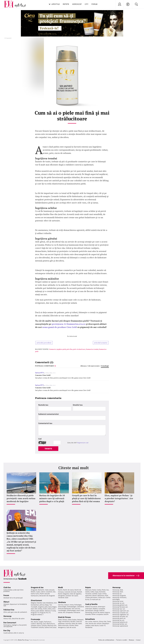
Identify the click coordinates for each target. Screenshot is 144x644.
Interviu (95, 621)
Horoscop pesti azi (118, 618)
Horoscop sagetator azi (120, 615)
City (86, 4)
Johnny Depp (44, 605)
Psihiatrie (76, 612)
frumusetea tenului (92, 349)
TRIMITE (48, 448)
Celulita (44, 625)
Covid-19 (102, 625)
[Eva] (10, 2)
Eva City (6, 630)
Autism (106, 614)
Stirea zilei (102, 621)
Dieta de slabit (77, 623)
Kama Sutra (35, 594)
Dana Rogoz (52, 607)
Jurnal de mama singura (101, 612)
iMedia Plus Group (23, 640)
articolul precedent (44, 343)
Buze (39, 625)
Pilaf (106, 596)
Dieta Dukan (72, 620)
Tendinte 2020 (63, 598)
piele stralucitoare (79, 349)
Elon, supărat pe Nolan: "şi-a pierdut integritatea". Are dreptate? (119, 498)
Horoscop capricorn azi (120, 611)
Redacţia (131, 640)
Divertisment (36, 600)
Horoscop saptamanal (120, 626)
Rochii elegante (63, 594)
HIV (64, 612)
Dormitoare (89, 611)
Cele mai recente (93, 366)
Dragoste (34, 590)
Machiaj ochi (51, 625)
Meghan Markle (36, 603)
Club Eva (7, 587)
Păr (32, 622)
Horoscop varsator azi (120, 616)
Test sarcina (75, 608)
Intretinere (66, 621)
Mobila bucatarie (91, 607)
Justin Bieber (39, 611)
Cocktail (94, 594)
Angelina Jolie (43, 607)
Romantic (41, 590)
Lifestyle (55, 4)
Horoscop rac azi (118, 603)
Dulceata (102, 592)
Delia (50, 609)
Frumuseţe (35, 619)
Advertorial (73, 336)
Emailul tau (78, 405)
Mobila (95, 609)
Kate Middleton (48, 603)
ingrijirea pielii (61, 349)
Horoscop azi (117, 594)
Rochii (36, 622)
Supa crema (102, 594)
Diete (60, 620)
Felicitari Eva (8, 610)
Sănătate (62, 602)
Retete (66, 4)
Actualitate (90, 619)
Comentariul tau (45, 423)
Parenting (88, 612)
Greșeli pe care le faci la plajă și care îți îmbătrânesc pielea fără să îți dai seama (86, 498)
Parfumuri (47, 622)
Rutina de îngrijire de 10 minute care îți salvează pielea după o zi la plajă (52, 498)
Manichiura (51, 624)
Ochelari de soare (71, 596)
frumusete (52, 349)
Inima (72, 605)
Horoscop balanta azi (119, 622)
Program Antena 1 (37, 615)
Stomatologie (71, 607)
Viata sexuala (49, 590)
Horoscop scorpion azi (120, 613)
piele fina (69, 349)
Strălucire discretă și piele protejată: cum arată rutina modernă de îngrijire (21, 498)
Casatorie (49, 592)
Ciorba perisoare (91, 597)
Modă (60, 587)
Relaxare (80, 620)
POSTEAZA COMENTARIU (44, 366)
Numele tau (43, 405)
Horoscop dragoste (119, 596)
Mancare (88, 590)
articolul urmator (100, 343)
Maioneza (101, 596)
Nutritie (68, 623)
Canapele (101, 609)
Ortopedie (69, 612)
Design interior (99, 611)
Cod (39, 439)
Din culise (88, 621)
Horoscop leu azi (118, 620)
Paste (94, 590)
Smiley (40, 609)
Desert (94, 596)
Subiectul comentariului (48, 414)
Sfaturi (6, 602)
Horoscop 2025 (117, 592)
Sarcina (60, 605)
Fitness (64, 620)
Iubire (43, 592)
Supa (96, 592)
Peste (104, 590)
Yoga (59, 621)
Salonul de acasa (50, 627)
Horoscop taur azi (118, 609)
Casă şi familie (91, 604)
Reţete (88, 587)
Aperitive (88, 596)
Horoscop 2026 (117, 590)
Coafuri (33, 624)
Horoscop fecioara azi (120, 607)
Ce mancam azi (95, 599)
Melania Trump (50, 611)
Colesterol (80, 607)
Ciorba (99, 590)
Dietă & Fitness (64, 617)
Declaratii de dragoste (47, 596)
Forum (94, 4)
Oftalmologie (71, 610)
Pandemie (88, 627)
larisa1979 (39, 372)
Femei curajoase (97, 614)
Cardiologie (62, 610)
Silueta (71, 625)
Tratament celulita (37, 627)
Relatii (33, 592)
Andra (45, 609)
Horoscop (77, 4)
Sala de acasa (71, 627)
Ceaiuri (66, 605)
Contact (138, 640)
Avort (78, 610)
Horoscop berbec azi (119, 624)
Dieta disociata (63, 625)
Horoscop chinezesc (119, 597)
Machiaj (39, 624)
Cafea (92, 592)
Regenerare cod (82, 443)
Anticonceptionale (64, 608)
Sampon (34, 625)
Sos (107, 590)
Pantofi (79, 592)
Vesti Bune (95, 625)
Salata (87, 592)
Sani (44, 624)
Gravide (88, 614)
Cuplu (38, 592)
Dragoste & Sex (37, 587)
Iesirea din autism (95, 623)
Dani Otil (34, 609)
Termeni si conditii (121, 640)
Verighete (61, 596)
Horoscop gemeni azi (119, 605)
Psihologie (77, 605)
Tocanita (88, 594)
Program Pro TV (45, 613)
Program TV (35, 613)
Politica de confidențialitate (106, 640)
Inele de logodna (75, 594)
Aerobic (73, 621)
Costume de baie (70, 592)
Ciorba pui (101, 597)
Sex (54, 592)
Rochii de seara (68, 590)
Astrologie (116, 599)
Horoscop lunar (117, 601)
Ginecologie (62, 607)
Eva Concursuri (9, 622)
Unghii (41, 622)
